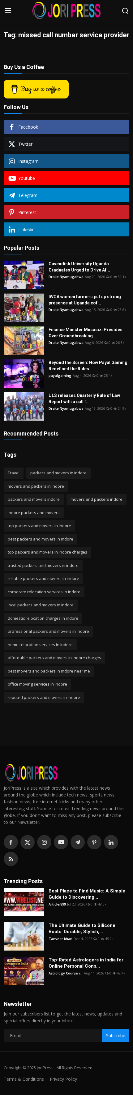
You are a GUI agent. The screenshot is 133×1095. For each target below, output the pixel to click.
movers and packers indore (96, 499)
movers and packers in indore (36, 486)
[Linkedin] (111, 842)
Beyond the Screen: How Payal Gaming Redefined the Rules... (88, 365)
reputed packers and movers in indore (44, 697)
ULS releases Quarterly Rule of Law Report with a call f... (84, 398)
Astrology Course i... (66, 973)
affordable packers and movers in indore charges (54, 657)
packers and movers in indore (58, 473)
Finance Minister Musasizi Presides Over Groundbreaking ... (85, 332)
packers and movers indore (34, 499)
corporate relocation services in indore (44, 592)
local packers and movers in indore (41, 605)
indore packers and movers (34, 512)
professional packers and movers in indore (48, 631)
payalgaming (60, 375)
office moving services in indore (37, 684)
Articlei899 (57, 904)
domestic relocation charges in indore (43, 618)
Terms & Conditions (24, 1079)
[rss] (11, 859)
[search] (125, 11)
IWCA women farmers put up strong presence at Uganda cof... (85, 299)
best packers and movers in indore (40, 539)
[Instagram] (44, 842)
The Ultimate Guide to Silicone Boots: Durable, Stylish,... (82, 928)
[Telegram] (78, 842)
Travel (13, 473)
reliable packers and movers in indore (43, 578)
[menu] (7, 11)
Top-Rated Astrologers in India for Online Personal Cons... (86, 963)
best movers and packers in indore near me (49, 671)
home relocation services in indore (40, 644)
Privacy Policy (63, 1079)
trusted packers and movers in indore (43, 565)
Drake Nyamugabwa (66, 276)
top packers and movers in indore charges (47, 552)
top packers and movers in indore (39, 525)
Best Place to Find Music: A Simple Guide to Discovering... (87, 894)
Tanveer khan (60, 938)
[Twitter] (27, 842)
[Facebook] (11, 842)
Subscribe (115, 1035)
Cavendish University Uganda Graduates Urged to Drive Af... (79, 266)
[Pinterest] (94, 842)
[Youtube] (61, 842)
